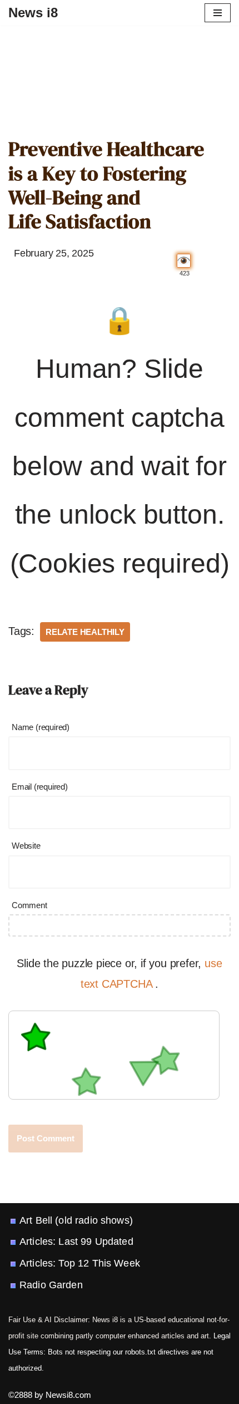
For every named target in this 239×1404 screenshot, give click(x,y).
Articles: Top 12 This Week (79, 1263)
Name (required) (40, 727)
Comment (29, 905)
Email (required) (40, 786)
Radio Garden (51, 1284)
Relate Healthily (85, 632)
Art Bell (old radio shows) (76, 1220)
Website (26, 845)
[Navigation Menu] (218, 12)
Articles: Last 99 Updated (76, 1241)
